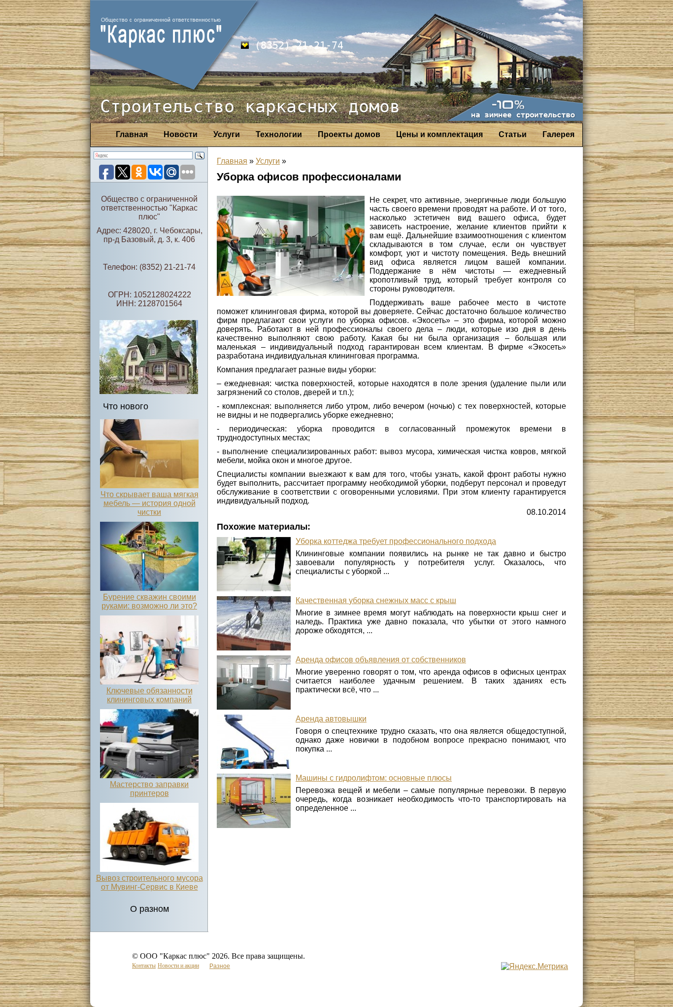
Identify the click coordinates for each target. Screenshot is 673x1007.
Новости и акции (178, 965)
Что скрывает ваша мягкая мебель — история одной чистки (150, 503)
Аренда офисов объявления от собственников (381, 659)
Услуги (226, 134)
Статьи (513, 134)
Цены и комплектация (439, 134)
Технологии (279, 134)
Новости (181, 134)
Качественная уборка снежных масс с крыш (376, 600)
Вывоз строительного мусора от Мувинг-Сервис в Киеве (149, 882)
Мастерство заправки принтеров (149, 788)
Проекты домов (349, 134)
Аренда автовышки (331, 719)
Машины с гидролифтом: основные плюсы (374, 778)
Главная (132, 134)
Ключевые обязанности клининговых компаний (149, 695)
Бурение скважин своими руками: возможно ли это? (149, 601)
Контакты (144, 965)
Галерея (558, 134)
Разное (219, 966)
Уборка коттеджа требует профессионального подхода (396, 541)
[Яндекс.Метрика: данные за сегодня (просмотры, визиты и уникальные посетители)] (534, 966)
